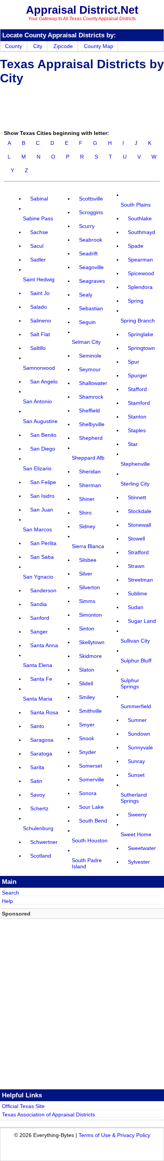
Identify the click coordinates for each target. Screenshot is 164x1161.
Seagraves (92, 281)
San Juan (41, 510)
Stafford (137, 389)
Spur (133, 362)
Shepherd (91, 438)
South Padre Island (87, 863)
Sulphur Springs (130, 683)
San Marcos (37, 529)
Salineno (40, 321)
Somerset (90, 766)
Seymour (90, 369)
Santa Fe (41, 679)
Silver (85, 574)
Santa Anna (44, 645)
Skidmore (90, 656)
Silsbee (87, 560)
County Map (98, 46)
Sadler (38, 260)
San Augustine (40, 421)
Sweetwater (142, 848)
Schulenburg (38, 828)
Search (10, 893)
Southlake (140, 218)
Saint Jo (40, 293)
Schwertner (44, 842)
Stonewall (139, 525)
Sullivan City (135, 641)
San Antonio (37, 401)
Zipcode (63, 46)
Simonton (90, 615)
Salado (38, 307)
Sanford (39, 618)
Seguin (87, 322)
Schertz (39, 808)
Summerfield (136, 706)
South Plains (136, 205)
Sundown (139, 734)
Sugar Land (142, 621)
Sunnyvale (140, 747)
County (13, 46)
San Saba (42, 557)
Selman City (86, 342)
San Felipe (43, 482)
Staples (137, 430)
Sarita (37, 767)
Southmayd (141, 232)
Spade (135, 246)
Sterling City (135, 484)
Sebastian (91, 308)
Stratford (138, 552)
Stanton (137, 417)
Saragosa (41, 740)
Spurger (137, 375)
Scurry (87, 226)
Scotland (40, 856)
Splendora (140, 287)
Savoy (37, 795)
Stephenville (135, 464)
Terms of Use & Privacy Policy (114, 1135)
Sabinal (39, 199)
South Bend (93, 821)
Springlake (140, 334)
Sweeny (137, 814)
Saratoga (41, 753)
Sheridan (90, 471)
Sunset (136, 775)
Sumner (137, 720)
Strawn (136, 566)
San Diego (42, 449)
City (37, 46)
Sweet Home (136, 834)
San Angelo (44, 381)
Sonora (87, 793)
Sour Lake (91, 807)
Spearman (140, 260)
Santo (37, 726)
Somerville (91, 779)
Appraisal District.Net (82, 10)
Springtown (141, 348)
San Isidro (42, 496)
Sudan (135, 607)
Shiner (87, 499)
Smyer (87, 725)
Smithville (90, 711)
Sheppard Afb (88, 458)
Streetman (140, 580)
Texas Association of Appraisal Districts (48, 1114)
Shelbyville (92, 424)
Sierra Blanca (88, 546)
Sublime (137, 593)
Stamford (139, 403)
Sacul (36, 246)
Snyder (87, 752)
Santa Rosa (44, 712)
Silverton (89, 587)
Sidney (87, 526)
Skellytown (92, 642)
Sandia (38, 604)
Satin (36, 781)
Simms (87, 601)
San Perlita (43, 543)
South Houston (90, 840)
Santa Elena (37, 665)
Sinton (86, 628)
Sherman (90, 485)
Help (7, 901)
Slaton (86, 670)
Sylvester (139, 862)
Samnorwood (39, 368)
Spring (135, 301)
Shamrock (91, 397)
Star (133, 444)
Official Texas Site (23, 1106)
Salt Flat (40, 334)
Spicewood (141, 273)
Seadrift (88, 253)
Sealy (85, 295)
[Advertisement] (61, 106)
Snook (86, 738)
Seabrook (90, 240)
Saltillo (38, 348)
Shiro (85, 513)
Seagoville (91, 267)
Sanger (39, 632)
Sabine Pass (38, 218)
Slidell (86, 683)
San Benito (43, 435)
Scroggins (91, 212)
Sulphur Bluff (136, 660)
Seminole (90, 356)
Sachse (39, 232)
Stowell (136, 539)
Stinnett (137, 497)
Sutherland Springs (134, 798)
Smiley (87, 697)
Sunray (136, 761)
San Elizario (37, 468)
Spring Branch (138, 321)
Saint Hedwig (39, 279)
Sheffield (89, 410)
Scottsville (91, 199)
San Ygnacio (38, 577)
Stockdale (139, 511)
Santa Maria (37, 699)
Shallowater (93, 383)
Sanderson (43, 590)
